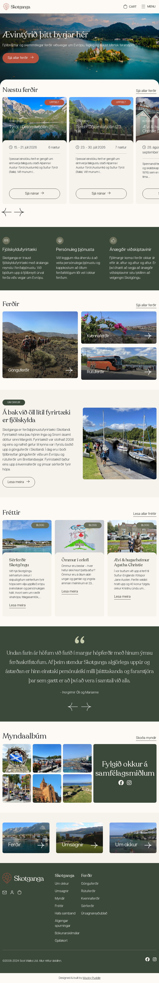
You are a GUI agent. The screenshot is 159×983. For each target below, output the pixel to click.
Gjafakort (61, 941)
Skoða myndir (146, 738)
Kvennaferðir (90, 898)
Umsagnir (62, 891)
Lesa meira (16, 482)
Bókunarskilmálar (67, 933)
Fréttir (59, 906)
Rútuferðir (88, 891)
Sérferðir (87, 906)
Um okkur (62, 884)
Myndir (60, 898)
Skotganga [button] (64, 875)
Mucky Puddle (91, 978)
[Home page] (16, 6)
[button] (130, 7)
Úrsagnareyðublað (94, 913)
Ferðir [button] (86, 875)
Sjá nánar (32, 193)
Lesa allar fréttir (144, 514)
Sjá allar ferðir (18, 58)
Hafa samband (65, 913)
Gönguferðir (90, 884)
